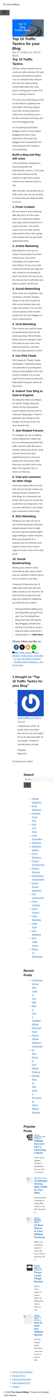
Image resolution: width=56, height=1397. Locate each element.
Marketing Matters (37, 1221)
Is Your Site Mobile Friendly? (27, 659)
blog (36, 653)
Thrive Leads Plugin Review (38, 1277)
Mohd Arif (22, 718)
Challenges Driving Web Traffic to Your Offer (37, 991)
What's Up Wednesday (38, 1269)
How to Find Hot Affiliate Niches (38, 1328)
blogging (16, 656)
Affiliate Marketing (37, 1135)
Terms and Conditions (22, 1372)
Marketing (36, 843)
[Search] (27, 785)
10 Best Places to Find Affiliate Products (39, 1231)
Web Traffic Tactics (23, 653)
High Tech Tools (34, 828)
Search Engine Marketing (36, 887)
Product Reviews (37, 1266)
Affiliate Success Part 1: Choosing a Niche (40, 1146)
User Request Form (21, 1383)
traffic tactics (27, 656)
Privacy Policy (18, 1376)
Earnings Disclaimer (21, 1379)
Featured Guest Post (36, 817)
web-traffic (38, 656)
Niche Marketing (40, 1137)
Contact (15, 1387)
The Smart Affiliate (11, 4)
